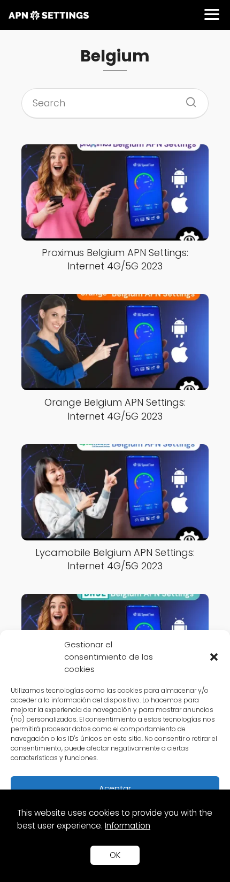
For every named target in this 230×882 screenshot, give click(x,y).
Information (127, 825)
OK (115, 855)
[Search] (187, 99)
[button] (214, 657)
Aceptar (115, 788)
